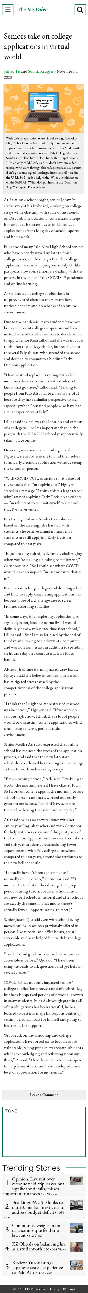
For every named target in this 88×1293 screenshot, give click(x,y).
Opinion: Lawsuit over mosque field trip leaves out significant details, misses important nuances (33, 1186)
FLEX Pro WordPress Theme (39, 1289)
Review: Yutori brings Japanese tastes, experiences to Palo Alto (38, 1267)
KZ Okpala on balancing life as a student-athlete (39, 1246)
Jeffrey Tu (12, 71)
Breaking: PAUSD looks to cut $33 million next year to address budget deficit (38, 1207)
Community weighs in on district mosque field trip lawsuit (36, 1230)
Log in (72, 1289)
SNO (63, 1289)
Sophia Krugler (41, 71)
